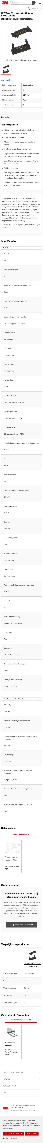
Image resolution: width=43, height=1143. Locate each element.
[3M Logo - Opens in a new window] (5, 3)
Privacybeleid (30, 1105)
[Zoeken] (34, 3)
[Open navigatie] (40, 3)
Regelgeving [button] (10, 1086)
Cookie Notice (8, 1128)
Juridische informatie (18, 1105)
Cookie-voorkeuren (17, 1107)
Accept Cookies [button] (32, 1133)
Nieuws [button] (6, 1079)
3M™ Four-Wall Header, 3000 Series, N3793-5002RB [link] (33, 965)
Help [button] (5, 1093)
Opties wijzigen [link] (7, 80)
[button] (10, 1138)
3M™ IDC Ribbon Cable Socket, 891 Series (12, 1052)
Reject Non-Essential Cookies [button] (13, 1133)
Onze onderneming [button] (13, 1072)
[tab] (21, 834)
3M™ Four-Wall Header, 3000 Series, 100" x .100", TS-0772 (12, 859)
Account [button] (35, 9)
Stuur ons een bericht (24, 925)
